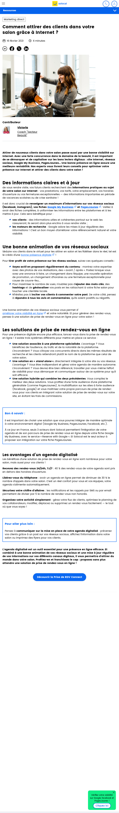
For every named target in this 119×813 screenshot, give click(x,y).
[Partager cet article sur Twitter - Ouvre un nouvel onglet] (19, 48)
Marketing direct (14, 19)
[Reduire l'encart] (113, 792)
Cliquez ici (103, 806)
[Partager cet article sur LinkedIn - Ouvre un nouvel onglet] (26, 48)
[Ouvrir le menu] (3, 3)
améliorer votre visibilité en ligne (22, 313)
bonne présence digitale (36, 255)
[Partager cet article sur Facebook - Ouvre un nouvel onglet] (12, 48)
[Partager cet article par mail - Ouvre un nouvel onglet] (4, 48)
